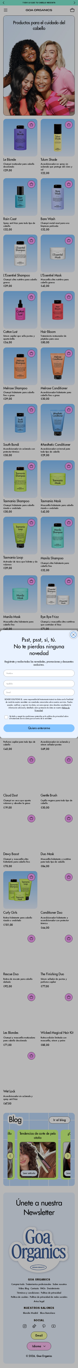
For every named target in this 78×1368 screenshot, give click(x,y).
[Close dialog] (73, 634)
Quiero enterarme (39, 728)
